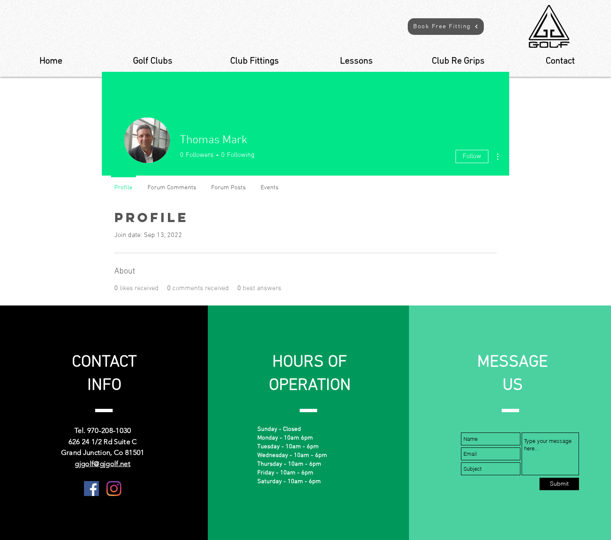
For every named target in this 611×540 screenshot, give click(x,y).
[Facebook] (91, 488)
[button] (446, 26)
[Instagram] (113, 488)
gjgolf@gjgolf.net (103, 463)
